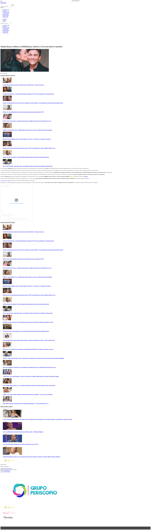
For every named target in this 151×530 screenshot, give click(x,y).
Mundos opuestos (6, 11)
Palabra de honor (6, 14)
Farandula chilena (6, 9)
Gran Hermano (5, 13)
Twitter (4, 21)
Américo (86, 176)
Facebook (4, 19)
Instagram (4, 20)
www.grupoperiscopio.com (5, 471)
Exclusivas (5, 10)
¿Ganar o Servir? (6, 12)
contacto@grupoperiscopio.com (6, 468)
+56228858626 (7, 470)
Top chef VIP (5, 15)
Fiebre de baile (5, 17)
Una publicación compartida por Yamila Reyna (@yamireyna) (16, 218)
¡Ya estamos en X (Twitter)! (5, 180)
